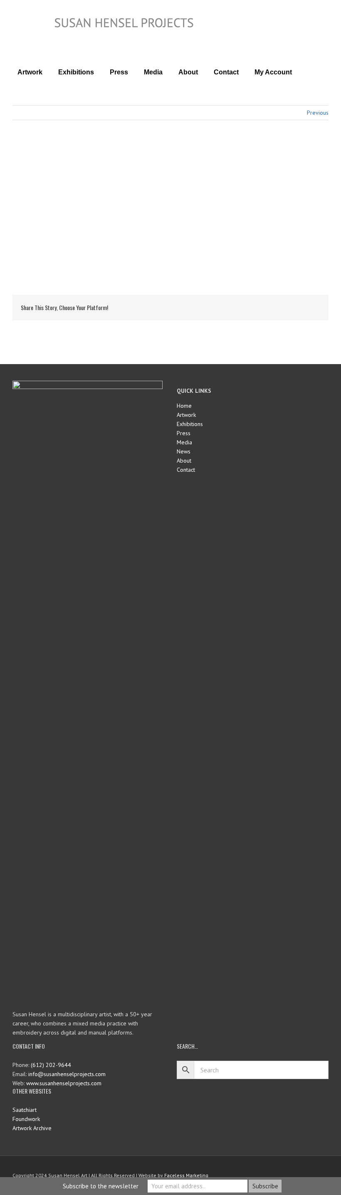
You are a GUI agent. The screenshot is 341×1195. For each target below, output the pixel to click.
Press (183, 433)
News (183, 451)
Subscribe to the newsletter (100, 1186)
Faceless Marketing (186, 1175)
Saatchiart (24, 1110)
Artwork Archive (32, 1128)
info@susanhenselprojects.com (67, 1074)
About (184, 460)
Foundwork (26, 1119)
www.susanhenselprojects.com (63, 1083)
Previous (318, 112)
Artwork (186, 415)
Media (184, 442)
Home (184, 405)
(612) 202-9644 (51, 1065)
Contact (186, 469)
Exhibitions (190, 424)
